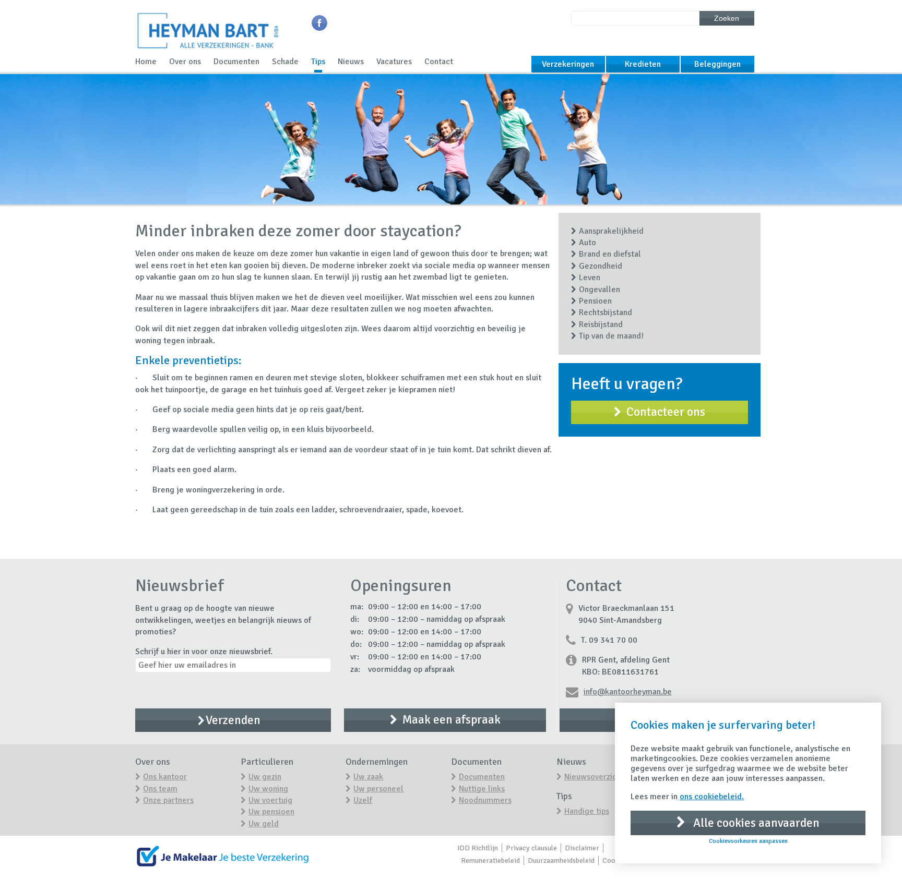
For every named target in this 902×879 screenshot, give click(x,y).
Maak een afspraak (451, 719)
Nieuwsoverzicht (594, 777)
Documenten (236, 61)
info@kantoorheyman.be (628, 692)
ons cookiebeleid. (712, 796)
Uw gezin (264, 777)
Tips (318, 61)
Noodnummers (485, 800)
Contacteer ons (665, 411)
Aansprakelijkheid (611, 231)
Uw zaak (368, 777)
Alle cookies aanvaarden (755, 822)
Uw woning (268, 789)
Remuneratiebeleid (490, 860)
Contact (438, 61)
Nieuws (351, 61)
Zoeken (726, 18)
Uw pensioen (271, 811)
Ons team (160, 789)
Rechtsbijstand (605, 312)
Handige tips (586, 811)
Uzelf (362, 800)
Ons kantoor (165, 777)
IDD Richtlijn (477, 848)
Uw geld (263, 823)
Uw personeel (378, 789)
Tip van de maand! (611, 336)
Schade (285, 61)
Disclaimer (582, 848)
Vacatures (394, 61)
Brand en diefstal (610, 254)
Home (146, 61)
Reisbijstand (601, 324)
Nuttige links (482, 789)
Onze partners (168, 800)
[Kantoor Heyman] (207, 50)
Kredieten (643, 64)
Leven (589, 277)
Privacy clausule (531, 848)
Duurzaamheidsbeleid (561, 860)
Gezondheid (600, 266)
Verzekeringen (568, 64)
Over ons (185, 61)
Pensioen (595, 301)
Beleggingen (717, 64)
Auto (587, 242)
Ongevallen (599, 289)
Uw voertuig (270, 800)
